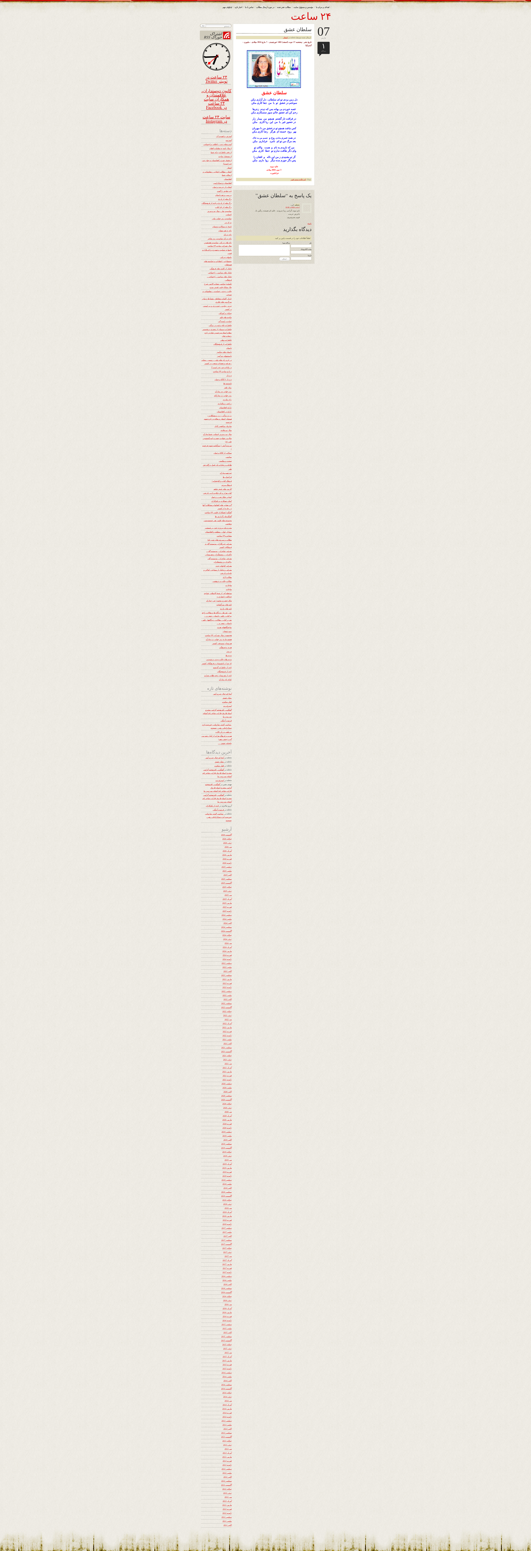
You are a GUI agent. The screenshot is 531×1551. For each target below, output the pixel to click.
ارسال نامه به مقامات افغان (220, 148)
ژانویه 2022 (227, 1035)
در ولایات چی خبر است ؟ (221, 367)
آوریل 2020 (227, 1115)
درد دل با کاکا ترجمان (223, 379)
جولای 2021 (227, 1055)
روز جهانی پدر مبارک (223, 391)
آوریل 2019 (227, 1164)
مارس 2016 (227, 1312)
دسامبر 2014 (227, 1372)
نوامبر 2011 (227, 1521)
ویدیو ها (229, 655)
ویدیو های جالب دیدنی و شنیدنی (219, 659)
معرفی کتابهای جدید (224, 566)
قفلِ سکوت (227, 702)
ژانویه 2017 (227, 1272)
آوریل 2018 (227, 1212)
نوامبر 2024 (227, 919)
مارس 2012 (227, 1505)
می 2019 (228, 1160)
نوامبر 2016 (227, 1280)
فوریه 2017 (227, 1268)
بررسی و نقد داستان (223, 195)
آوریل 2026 (227, 850)
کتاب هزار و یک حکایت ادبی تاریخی (217, 493)
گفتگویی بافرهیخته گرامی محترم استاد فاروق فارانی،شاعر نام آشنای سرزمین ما (217, 713)
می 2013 (228, 1448)
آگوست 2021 (226, 1051)
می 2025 (228, 895)
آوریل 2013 (227, 1452)
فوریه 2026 (227, 858)
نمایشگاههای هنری (224, 627)
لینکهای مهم (227, 7)
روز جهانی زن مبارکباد (223, 395)
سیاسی (229, 457)
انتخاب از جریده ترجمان (222, 187)
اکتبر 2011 (227, 1525)
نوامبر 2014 (227, 1376)
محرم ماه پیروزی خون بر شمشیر (218, 527)
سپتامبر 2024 (226, 927)
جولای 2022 (227, 1011)
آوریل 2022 (227, 1023)
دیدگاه (323, 47)
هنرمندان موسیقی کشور (222, 643)
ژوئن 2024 (227, 939)
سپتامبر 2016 (226, 1288)
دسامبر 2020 (227, 1083)
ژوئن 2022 (227, 1015)
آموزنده (229, 140)
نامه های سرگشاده (224, 604)
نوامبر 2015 (227, 1328)
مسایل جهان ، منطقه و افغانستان (218, 531)
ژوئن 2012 (227, 1493)
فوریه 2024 (227, 955)
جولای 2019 (227, 1151)
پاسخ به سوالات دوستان (222, 226)
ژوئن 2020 (227, 1107)
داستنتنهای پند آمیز (224, 356)
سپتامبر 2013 (226, 1432)
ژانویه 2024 (227, 959)
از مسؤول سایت (225, 156)
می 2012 (228, 1497)
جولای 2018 (227, 1200)
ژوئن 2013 (227, 1444)
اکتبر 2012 (227, 1477)
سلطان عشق (298, 29)
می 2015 (228, 1352)
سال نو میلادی (226, 430)
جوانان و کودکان (225, 313)
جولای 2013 (227, 1440)
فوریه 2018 (227, 1220)
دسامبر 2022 (227, 991)
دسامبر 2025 (227, 867)
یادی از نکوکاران (212, 805)
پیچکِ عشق (227, 698)
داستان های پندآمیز (224, 352)
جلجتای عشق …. (225, 743)
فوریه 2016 (227, 1316)
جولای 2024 (227, 935)
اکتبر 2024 (227, 923)
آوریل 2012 (227, 1501)
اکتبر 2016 (227, 1284)
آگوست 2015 (226, 1340)
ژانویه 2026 (227, 863)
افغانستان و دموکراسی (222, 183)
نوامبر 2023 (227, 967)
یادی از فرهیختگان (224, 671)
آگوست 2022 (226, 1007)
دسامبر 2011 (227, 1517)
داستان (229, 348)
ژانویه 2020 (227, 1127)
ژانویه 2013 (227, 1465)
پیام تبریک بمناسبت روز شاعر (220, 238)
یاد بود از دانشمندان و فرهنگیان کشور (217, 663)
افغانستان (228, 179)
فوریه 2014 (227, 1412)
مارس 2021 (227, 1071)
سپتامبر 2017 (226, 1240)
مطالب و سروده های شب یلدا (219, 539)
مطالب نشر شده (284, 7)
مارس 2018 (227, 1216)
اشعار (285, 37)
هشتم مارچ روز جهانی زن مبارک (219, 639)
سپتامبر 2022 (226, 1003)
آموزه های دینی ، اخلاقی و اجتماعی (217, 144)
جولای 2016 (227, 1296)
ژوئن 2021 (227, 1059)
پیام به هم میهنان (225, 230)
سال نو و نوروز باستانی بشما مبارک (217, 434)
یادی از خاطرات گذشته (222, 667)
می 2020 (228, 1111)
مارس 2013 (227, 1457)
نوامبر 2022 (227, 995)
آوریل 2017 (227, 1260)
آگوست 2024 (226, 931)
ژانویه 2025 (227, 911)
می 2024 (228, 943)
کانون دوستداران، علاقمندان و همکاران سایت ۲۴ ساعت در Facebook (216, 99)
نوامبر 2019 (227, 1135)
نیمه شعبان (227, 631)
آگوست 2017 (226, 1244)
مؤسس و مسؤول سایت (303, 7)
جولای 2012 (227, 1489)
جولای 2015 (227, 1344)
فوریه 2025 (227, 907)
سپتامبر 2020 (226, 1095)
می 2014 (228, 1400)
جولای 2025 (227, 887)
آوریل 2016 (227, 1308)
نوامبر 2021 (227, 1039)
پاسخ (310, 223)
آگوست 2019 (226, 1147)
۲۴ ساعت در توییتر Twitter (216, 79)
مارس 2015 (227, 1360)
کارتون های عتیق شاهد (223, 489)
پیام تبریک (228, 234)
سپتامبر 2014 (226, 1384)
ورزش (229, 651)
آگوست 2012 (226, 1485)
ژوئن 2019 (227, 1155)
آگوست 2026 (226, 834)
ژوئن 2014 (227, 1396)
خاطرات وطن (226, 340)
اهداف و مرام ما (322, 7)
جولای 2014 (227, 1392)
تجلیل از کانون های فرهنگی (220, 268)
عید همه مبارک (226, 473)
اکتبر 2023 (227, 971)
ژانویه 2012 (227, 1513)
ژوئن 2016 (227, 1300)
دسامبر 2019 (227, 1131)
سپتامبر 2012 (226, 1481)
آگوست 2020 (226, 1099)
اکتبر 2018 (227, 1188)
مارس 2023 (227, 979)
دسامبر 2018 (227, 1180)
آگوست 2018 (226, 1196)
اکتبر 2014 (227, 1380)
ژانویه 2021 (227, 1079)
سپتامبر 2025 (226, 879)
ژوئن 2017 (227, 1252)
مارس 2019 (227, 1168)
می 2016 (228, 1304)
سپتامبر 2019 (226, 1143)
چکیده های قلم (226, 317)
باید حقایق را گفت (224, 191)
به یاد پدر (228, 222)
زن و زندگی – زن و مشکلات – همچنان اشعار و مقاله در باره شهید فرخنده (218, 418)
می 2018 (228, 1208)
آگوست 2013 (226, 1436)
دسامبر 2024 (227, 915)
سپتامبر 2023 (226, 975)
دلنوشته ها (227, 383)
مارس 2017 (227, 1264)
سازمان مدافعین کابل (223, 426)
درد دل (229, 375)
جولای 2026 (227, 838)
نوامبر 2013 (227, 1424)
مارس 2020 (227, 1119)
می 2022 (228, 1019)
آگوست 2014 (226, 1388)
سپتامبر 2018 (226, 1192)
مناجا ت (228, 585)
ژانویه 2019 (227, 1176)
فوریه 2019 (227, 1172)
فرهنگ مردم (227, 485)
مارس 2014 (227, 1408)
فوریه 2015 (227, 1364)
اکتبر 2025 (227, 875)
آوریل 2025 (227, 899)
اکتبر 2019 (227, 1139)
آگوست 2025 (226, 883)
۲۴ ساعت (311, 16)
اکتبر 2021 (227, 1043)
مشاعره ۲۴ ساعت (224, 535)
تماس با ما (249, 7)
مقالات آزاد (227, 577)
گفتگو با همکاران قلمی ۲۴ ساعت (218, 512)
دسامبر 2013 (227, 1420)
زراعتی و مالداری (225, 403)
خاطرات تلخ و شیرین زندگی (220, 325)
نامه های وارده (226, 608)
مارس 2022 (227, 1027)
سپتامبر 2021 (226, 1047)
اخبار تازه (238, 7)
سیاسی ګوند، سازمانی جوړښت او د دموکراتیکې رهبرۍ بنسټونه (218, 817)
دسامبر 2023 (227, 963)
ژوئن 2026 (227, 842)
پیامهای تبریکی (226, 257)
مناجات (229, 589)
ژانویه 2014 (227, 1416)
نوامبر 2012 (227, 1473)
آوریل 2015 (227, 1356)
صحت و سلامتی (225, 461)
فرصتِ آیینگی (226, 720)
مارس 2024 (227, 951)
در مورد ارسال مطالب (265, 7)
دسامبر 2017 (227, 1228)
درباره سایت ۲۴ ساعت (222, 371)
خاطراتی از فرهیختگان (222, 344)
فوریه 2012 (227, 1509)
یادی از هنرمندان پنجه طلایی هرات (218, 675)
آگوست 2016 (226, 1292)
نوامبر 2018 (227, 1184)
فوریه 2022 (227, 1031)
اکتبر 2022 (227, 999)
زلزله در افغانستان (224, 411)
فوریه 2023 (227, 983)
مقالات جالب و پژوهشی (222, 581)
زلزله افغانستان (225, 407)
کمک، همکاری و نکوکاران (221, 501)
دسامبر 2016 (227, 1276)
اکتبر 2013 (227, 1428)
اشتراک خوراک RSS (213, 35)
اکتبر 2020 (227, 1091)
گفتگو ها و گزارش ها (223, 516)
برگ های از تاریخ (225, 199)
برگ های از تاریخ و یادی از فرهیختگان (216, 203)
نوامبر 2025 (227, 871)
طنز (230, 469)
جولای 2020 (227, 1103)
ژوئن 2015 (227, 1348)
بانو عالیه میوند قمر (298, 179)
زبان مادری (227, 399)
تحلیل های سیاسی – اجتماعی (220, 272)
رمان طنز (228, 387)
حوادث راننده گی (225, 321)
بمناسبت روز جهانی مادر (222, 218)
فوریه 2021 (227, 1075)
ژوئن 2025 (227, 891)
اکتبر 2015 (227, 1332)
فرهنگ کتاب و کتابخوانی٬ (222, 481)
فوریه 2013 (227, 1461)
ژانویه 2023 (227, 987)
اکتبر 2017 (227, 1236)
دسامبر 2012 (227, 1469)
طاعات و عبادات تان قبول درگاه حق (217, 465)
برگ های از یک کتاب (223, 207)
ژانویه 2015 (227, 1368)
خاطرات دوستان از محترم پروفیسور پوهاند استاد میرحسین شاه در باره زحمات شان (217, 332)
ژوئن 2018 (227, 1204)
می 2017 (228, 1256)
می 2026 (228, 846)
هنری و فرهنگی (225, 647)
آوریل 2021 (227, 1067)
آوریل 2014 (227, 1404)
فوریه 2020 (227, 1123)
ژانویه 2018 (227, 1224)
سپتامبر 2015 (226, 1336)
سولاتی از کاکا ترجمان (223, 453)
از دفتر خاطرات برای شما (221, 152)
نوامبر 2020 (227, 1087)
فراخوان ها (227, 477)
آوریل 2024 (227, 947)
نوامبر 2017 (227, 1232)
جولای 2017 (227, 1248)
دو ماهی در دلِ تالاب (223, 732)
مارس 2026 (227, 854)
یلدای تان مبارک (225, 679)
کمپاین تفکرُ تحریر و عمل (221, 497)
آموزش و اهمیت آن (224, 136)
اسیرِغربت (227, 706)
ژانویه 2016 (227, 1320)
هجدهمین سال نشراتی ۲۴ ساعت (218, 635)
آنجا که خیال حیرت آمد (222, 694)
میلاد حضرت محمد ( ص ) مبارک (219, 600)
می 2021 (228, 1063)
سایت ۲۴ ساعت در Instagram (216, 119)
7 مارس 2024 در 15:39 (293, 207)
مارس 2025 (227, 903)
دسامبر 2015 (227, 1324)
